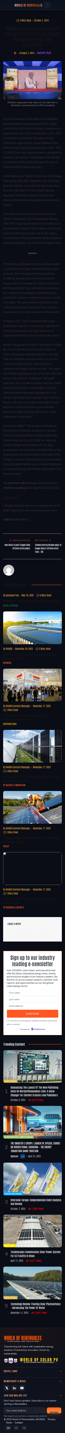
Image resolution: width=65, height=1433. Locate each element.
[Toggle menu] (47, 5)
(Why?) (25, 519)
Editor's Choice (10, 1081)
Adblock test (11, 519)
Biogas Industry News (43, 483)
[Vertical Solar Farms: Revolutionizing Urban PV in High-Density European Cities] (32, 746)
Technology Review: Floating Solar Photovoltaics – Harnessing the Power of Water (36, 1305)
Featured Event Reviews (13, 1193)
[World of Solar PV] (39, 1361)
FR (24, 1428)
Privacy (52, 1419)
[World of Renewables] (11, 1361)
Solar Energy (10, 1245)
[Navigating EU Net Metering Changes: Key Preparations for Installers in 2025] (32, 807)
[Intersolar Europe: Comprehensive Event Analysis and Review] (32, 1179)
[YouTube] (22, 1388)
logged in (26, 930)
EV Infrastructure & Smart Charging (19, 1137)
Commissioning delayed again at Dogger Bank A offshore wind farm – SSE (48, 548)
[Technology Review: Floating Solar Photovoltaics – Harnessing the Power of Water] (32, 1283)
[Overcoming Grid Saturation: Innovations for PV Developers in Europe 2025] (32, 685)
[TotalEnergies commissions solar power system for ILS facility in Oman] (32, 1231)
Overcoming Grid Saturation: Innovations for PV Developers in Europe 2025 (27, 717)
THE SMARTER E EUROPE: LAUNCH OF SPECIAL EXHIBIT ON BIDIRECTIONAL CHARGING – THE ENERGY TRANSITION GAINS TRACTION (35, 1147)
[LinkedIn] (14, 1388)
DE (16, 1428)
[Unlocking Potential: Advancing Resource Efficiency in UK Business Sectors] (32, 627)
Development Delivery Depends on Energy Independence (32, 601)
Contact (19, 1422)
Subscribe (54, 1412)
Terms (9, 1422)
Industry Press (44, 52)
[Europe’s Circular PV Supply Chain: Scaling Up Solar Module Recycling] (32, 868)
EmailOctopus (39, 1029)
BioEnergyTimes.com (39, 487)
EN (8, 1428)
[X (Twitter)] (7, 1388)
